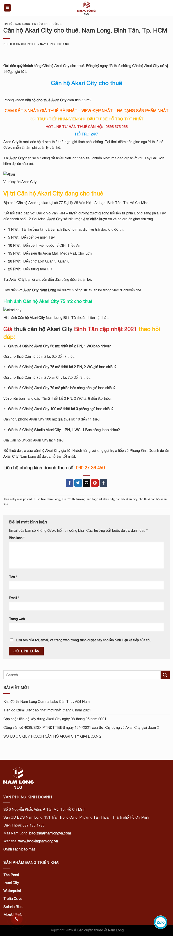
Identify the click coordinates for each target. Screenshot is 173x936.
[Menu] (7, 8)
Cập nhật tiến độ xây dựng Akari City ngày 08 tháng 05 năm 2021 (54, 719)
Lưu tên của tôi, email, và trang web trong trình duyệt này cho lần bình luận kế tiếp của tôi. (83, 640)
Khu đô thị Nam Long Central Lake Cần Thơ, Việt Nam (46, 701)
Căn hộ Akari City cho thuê (63, 66)
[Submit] (165, 675)
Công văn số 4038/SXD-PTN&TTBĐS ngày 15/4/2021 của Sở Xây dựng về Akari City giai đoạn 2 (81, 727)
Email (14, 598)
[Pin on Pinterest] (95, 483)
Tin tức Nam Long (16, 23)
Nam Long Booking (54, 43)
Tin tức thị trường (46, 23)
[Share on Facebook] (69, 483)
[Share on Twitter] (78, 483)
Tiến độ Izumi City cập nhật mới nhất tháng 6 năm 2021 (47, 710)
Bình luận (17, 538)
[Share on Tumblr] (103, 483)
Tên (13, 577)
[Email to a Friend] (86, 483)
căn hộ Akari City (47, 450)
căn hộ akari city (126, 499)
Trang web (17, 619)
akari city (108, 499)
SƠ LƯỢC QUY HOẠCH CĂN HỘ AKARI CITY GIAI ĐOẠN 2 (52, 736)
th (43, 329)
